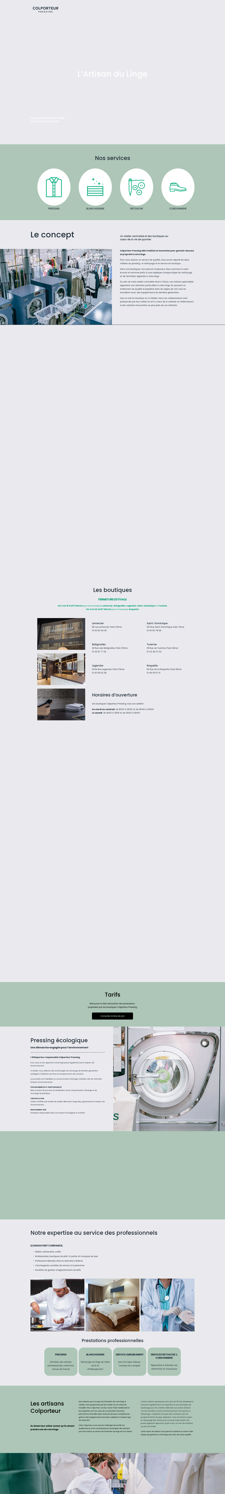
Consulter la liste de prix (112, 1016)
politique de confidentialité (115, 1204)
